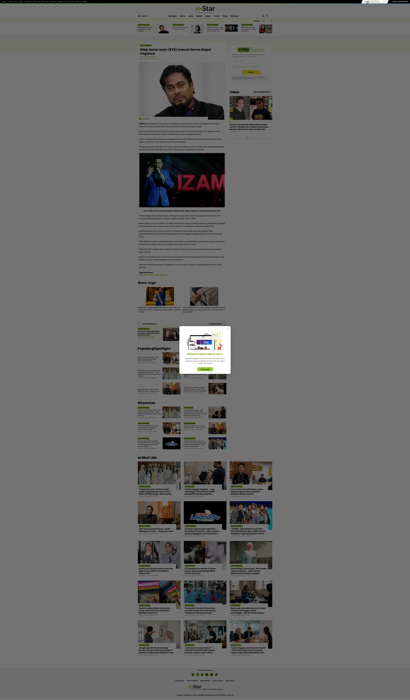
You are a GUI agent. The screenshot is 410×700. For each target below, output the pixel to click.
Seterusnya (205, 369)
